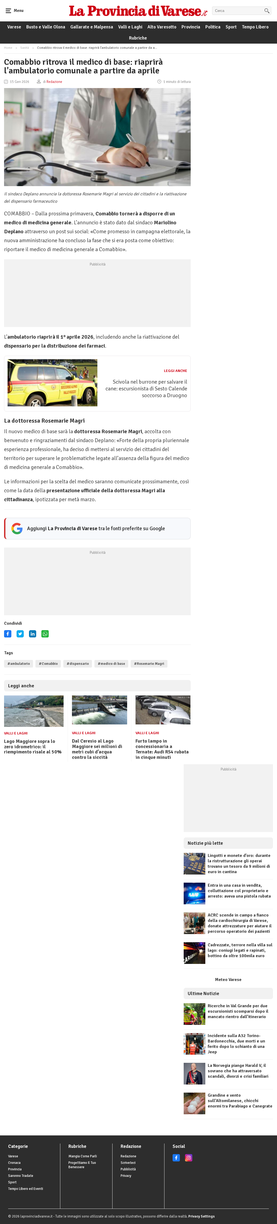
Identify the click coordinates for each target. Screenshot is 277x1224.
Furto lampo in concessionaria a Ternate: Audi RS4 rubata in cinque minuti (162, 749)
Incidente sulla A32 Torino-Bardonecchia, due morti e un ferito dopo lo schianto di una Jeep (236, 1044)
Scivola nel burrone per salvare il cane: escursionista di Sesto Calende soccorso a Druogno (146, 388)
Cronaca (14, 1163)
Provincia (191, 27)
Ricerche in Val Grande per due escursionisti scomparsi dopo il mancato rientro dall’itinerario (238, 1011)
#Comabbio (48, 664)
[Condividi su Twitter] (20, 635)
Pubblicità (128, 1169)
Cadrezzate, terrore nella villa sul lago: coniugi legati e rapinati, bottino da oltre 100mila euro (240, 950)
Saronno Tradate (20, 1176)
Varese (14, 27)
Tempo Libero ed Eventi (25, 1189)
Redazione (128, 1156)
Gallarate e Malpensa (91, 27)
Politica (212, 27)
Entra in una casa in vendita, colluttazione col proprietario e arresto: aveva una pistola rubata (239, 891)
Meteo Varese (228, 979)
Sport (231, 27)
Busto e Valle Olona (45, 27)
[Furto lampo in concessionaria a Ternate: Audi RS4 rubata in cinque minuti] (163, 723)
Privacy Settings (201, 1216)
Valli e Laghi (130, 27)
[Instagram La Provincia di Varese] (188, 1160)
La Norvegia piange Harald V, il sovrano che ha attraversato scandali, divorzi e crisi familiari (238, 1071)
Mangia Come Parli (82, 1156)
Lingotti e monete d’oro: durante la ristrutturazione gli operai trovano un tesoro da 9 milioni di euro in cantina (239, 864)
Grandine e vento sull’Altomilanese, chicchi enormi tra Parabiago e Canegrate (240, 1101)
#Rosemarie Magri (149, 664)
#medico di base (111, 664)
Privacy (126, 1176)
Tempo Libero (255, 27)
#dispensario (78, 664)
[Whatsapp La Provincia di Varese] (45, 635)
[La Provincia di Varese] (138, 10)
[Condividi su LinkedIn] (32, 635)
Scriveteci (128, 1163)
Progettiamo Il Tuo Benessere (82, 1165)
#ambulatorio (18, 664)
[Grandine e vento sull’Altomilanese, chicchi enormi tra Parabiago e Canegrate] (194, 1113)
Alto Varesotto (161, 27)
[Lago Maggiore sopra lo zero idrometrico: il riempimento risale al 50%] (34, 725)
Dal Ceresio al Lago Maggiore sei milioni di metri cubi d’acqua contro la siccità (97, 749)
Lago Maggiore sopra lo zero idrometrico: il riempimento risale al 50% (33, 746)
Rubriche (138, 38)
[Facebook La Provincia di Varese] (7, 635)
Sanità (24, 48)
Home (8, 48)
